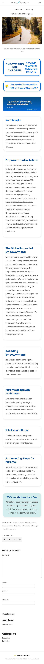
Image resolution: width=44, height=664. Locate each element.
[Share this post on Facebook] (4, 539)
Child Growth (7, 522)
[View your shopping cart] (40, 3)
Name (4, 582)
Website (5, 599)
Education (18, 9)
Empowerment (18, 522)
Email (4, 591)
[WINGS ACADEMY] (20, 2)
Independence (8, 526)
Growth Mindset (31, 522)
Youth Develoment (9, 529)
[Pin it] (14, 539)
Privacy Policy (23, 655)
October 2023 (7, 625)
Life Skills (18, 526)
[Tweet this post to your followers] (9, 539)
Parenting (29, 9)
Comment (6, 555)
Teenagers (35, 526)
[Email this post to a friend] (19, 539)
